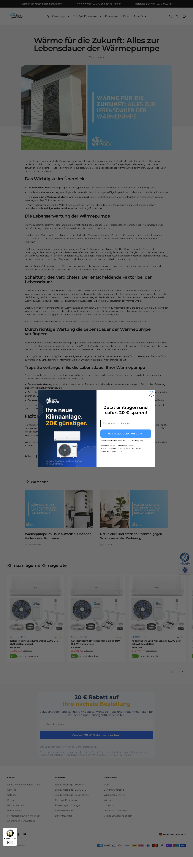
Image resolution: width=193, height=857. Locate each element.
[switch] (10, 842)
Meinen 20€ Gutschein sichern (126, 433)
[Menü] (15, 829)
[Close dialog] (151, 393)
